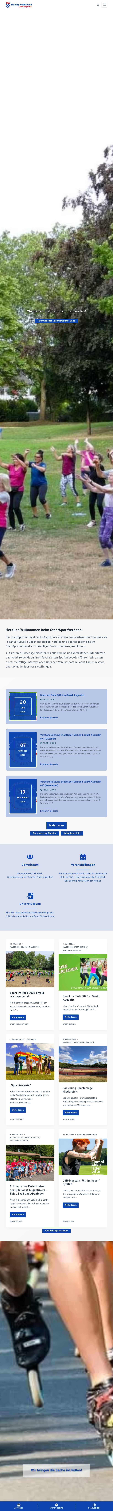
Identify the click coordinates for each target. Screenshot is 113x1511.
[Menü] (104, 5)
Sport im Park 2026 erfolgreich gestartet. (27, 994)
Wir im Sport (68, 1221)
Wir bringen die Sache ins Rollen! (56, 1470)
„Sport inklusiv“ (20, 1085)
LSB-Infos (92, 1135)
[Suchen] (98, 5)
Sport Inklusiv (16, 1119)
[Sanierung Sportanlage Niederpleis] (83, 1064)
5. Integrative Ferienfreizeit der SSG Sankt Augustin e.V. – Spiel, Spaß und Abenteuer (29, 1190)
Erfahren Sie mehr (49, 718)
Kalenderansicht (72, 833)
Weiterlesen (18, 1018)
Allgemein (14, 947)
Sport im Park (16, 1024)
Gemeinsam (30, 865)
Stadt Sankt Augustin (84, 1042)
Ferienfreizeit (16, 1221)
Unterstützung (30, 904)
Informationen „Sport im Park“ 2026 (56, 321)
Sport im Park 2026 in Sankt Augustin (62, 695)
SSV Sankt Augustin (30, 947)
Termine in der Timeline (44, 833)
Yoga (25, 1024)
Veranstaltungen (83, 865)
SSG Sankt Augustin (30, 1137)
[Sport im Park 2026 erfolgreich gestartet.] (30, 969)
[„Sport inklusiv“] (30, 1061)
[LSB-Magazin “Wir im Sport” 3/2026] (83, 1157)
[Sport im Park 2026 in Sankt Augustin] (83, 972)
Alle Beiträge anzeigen (56, 1230)
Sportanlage (69, 1119)
